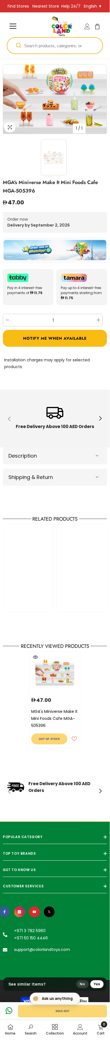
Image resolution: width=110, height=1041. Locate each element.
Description (22, 455)
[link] (55, 418)
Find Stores (18, 6)
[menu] (13, 26)
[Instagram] (19, 911)
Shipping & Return (30, 477)
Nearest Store (45, 6)
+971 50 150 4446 (31, 938)
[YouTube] (34, 911)
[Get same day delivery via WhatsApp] (55, 250)
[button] (55, 338)
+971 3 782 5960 (30, 930)
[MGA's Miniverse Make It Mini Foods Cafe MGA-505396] (54, 672)
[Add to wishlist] (74, 739)
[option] (55, 99)
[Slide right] (100, 419)
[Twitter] (49, 911)
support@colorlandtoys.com (42, 949)
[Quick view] (35, 657)
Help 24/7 (70, 6)
